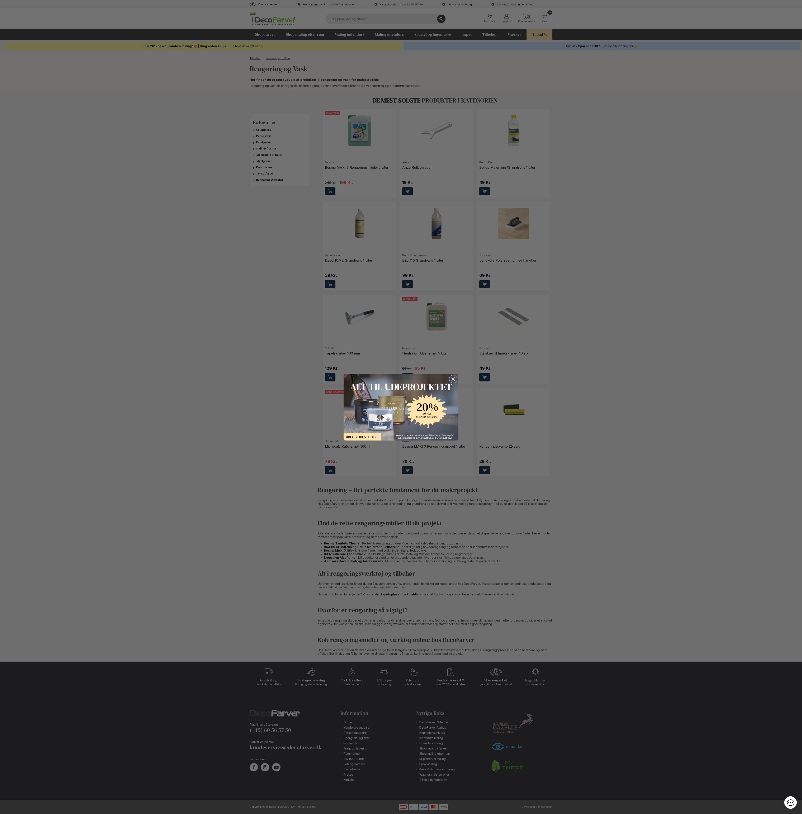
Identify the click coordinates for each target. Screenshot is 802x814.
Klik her (401, 407)
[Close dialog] (453, 379)
